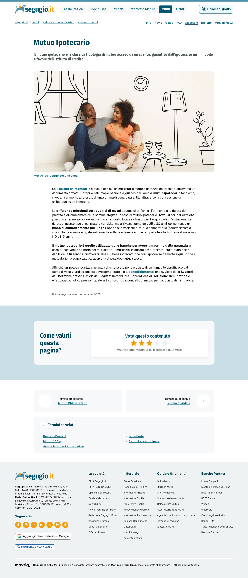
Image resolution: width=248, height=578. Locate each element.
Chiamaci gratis (219, 9)
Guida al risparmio (98, 498)
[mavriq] (22, 565)
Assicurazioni (74, 9)
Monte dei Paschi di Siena (215, 487)
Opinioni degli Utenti (99, 492)
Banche (206, 22)
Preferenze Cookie (134, 504)
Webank (205, 504)
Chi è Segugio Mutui (99, 487)
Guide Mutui (164, 481)
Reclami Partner (210, 532)
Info (148, 22)
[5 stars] (165, 343)
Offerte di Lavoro (97, 532)
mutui (35, 22)
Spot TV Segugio (97, 526)
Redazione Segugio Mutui (102, 515)
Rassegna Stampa (98, 521)
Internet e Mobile (142, 9)
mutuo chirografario (74, 189)
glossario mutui (88, 22)
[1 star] (134, 343)
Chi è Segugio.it (97, 481)
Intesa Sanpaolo (210, 481)
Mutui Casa (130, 526)
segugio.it (21, 22)
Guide (169, 22)
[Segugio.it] (34, 476)
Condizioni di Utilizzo (135, 487)
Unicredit (206, 509)
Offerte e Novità (165, 492)
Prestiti (118, 9)
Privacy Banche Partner (137, 509)
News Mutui (95, 504)
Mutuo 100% (52, 441)
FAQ (179, 22)
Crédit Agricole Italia (213, 515)
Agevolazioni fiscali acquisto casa (176, 515)
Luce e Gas (98, 9)
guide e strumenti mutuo (58, 22)
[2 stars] (141, 343)
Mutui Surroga (132, 532)
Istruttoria (136, 436)
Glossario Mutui (165, 526)
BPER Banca (208, 498)
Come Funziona (132, 481)
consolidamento (141, 272)
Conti (180, 9)
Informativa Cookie (134, 498)
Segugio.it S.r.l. (42, 565)
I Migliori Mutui (165, 487)
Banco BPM (207, 521)
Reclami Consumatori (135, 521)
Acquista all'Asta (133, 538)
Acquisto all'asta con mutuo (63, 446)
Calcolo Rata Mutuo (168, 504)
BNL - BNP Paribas (211, 492)
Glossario (191, 22)
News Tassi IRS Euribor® (101, 509)
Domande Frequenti (168, 521)
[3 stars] (149, 343)
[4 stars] (157, 343)
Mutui (166, 9)
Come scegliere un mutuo (171, 498)
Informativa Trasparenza (137, 515)
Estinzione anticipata (144, 441)
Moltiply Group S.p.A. (124, 565)
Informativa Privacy (134, 492)
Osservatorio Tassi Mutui (170, 509)
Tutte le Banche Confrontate (217, 526)
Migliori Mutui (224, 22)
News (158, 22)
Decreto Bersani (54, 436)
